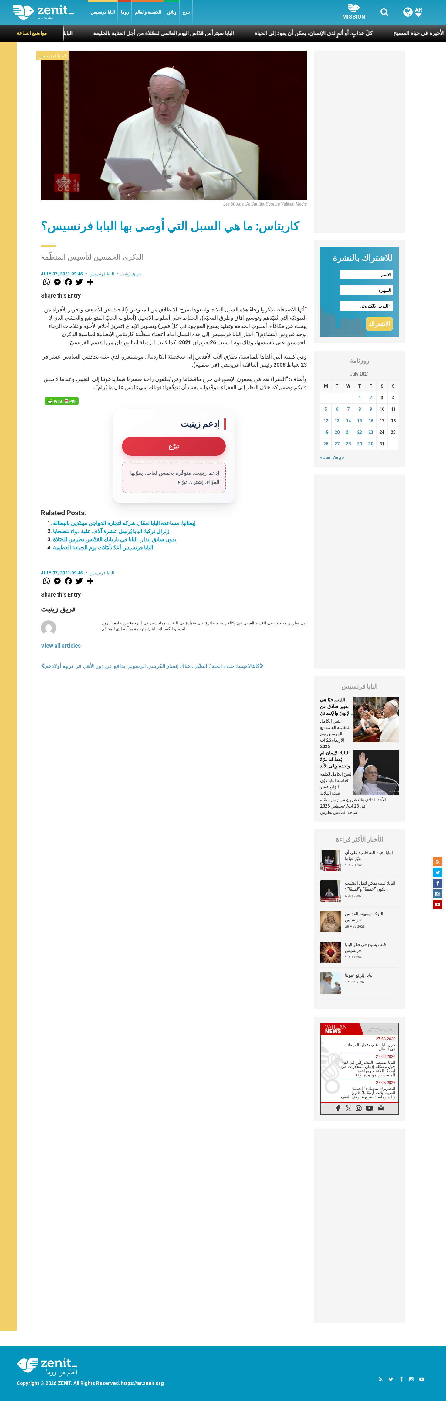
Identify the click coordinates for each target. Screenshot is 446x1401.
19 (325, 432)
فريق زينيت (130, 273)
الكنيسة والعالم (148, 12)
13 (337, 420)
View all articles (61, 645)
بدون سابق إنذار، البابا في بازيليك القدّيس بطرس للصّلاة (114, 539)
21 (348, 432)
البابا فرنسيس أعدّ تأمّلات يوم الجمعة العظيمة (103, 547)
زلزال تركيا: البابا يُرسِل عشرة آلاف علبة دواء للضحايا (111, 531)
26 (325, 443)
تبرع (186, 12)
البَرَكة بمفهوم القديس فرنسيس (364, 916)
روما (125, 12)
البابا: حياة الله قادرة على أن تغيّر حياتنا (369, 855)
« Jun (325, 457)
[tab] (340, 1029)
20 (337, 432)
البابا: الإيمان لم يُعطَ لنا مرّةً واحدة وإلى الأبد (335, 759)
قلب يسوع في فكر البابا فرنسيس (365, 947)
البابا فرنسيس (103, 12)
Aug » (338, 457)
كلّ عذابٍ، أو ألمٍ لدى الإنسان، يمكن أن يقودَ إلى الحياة (276, 33)
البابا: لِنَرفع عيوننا (359, 975)
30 (370, 443)
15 (359, 420)
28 (348, 443)
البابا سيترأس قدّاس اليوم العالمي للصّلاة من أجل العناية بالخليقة (126, 33)
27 (337, 443)
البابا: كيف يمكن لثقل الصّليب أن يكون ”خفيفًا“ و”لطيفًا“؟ (370, 886)
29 (359, 443)
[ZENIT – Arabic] (50, 12)
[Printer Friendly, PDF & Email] (62, 401)
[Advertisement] (359, 142)
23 (370, 432)
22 (359, 432)
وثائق (172, 12)
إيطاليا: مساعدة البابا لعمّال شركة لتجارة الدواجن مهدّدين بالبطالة (124, 523)
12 (325, 420)
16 (370, 420)
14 (348, 420)
